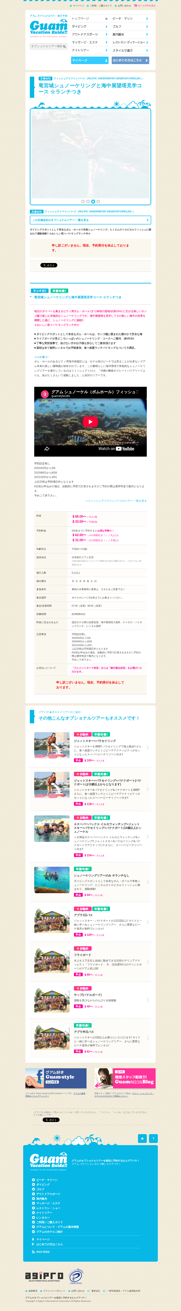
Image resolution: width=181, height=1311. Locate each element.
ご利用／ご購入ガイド (49, 1222)
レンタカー (43, 1217)
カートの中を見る (147, 5)
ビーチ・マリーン (130, 18)
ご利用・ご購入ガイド (101, 5)
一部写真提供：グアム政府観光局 (123, 1291)
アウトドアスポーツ (90, 34)
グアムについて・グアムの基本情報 (57, 1226)
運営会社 (95, 1291)
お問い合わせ (124, 5)
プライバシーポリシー (54, 1291)
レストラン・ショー (130, 42)
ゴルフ (130, 26)
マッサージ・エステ (90, 42)
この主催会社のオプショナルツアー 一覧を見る (60, 220)
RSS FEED (43, 1252)
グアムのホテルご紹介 (49, 1231)
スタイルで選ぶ (130, 50)
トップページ (90, 18)
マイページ (78, 5)
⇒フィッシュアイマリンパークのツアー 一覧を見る (116, 500)
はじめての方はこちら (49, 1244)
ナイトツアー (90, 50)
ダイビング (90, 26)
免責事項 (32, 1291)
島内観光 (130, 34)
